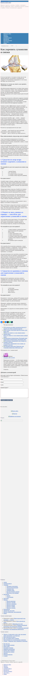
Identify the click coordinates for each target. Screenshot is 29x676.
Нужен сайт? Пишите (9, 650)
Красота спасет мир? (6, 2)
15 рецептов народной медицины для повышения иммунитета (16, 628)
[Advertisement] (14, 21)
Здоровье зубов (10, 590)
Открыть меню (4, 1)
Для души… (7, 41)
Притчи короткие (11, 601)
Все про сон (7, 643)
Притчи (6, 35)
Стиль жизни (10, 597)
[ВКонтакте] (1, 322)
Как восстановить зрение (13, 591)
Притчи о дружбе (11, 602)
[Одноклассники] (3, 322)
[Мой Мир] (6, 322)
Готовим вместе (8, 37)
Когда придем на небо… (10, 637)
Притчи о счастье (11, 608)
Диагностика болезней (12, 587)
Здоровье (6, 36)
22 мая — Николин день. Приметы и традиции (15, 641)
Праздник (6, 598)
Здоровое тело (4, 45)
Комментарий (4, 387)
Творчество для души (9, 610)
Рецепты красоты (8, 654)
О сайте (6, 656)
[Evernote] (10, 322)
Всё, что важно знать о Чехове (11, 638)
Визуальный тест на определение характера (15, 639)
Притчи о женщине (11, 604)
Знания (8, 595)
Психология (7, 609)
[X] (8, 322)
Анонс (5, 582)
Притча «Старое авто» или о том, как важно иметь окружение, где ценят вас (15, 635)
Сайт (2, 385)
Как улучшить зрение (9, 645)
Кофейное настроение (9, 649)
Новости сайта (7, 33)
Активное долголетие (12, 586)
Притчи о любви (11, 606)
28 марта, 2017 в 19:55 (9, 357)
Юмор (5, 43)
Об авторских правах (9, 651)
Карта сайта (7, 646)
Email (2, 382)
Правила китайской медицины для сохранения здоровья (15, 626)
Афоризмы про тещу (17, 624)
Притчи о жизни (11, 605)
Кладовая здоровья (8, 647)
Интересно (6, 39)
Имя (2, 379)
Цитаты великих (8, 40)
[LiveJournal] (12, 322)
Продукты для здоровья (13, 593)
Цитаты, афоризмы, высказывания (12, 612)
